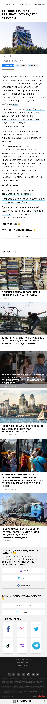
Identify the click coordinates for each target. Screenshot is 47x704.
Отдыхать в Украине (9, 4)
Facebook (22, 217)
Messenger (25, 585)
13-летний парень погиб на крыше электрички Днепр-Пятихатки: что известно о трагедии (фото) (23, 340)
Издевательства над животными (33, 4)
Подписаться (25, 612)
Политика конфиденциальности (23, 669)
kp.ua (15, 103)
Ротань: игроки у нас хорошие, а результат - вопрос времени (19, 192)
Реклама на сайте (23, 665)
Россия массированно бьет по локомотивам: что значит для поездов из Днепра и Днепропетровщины (20, 533)
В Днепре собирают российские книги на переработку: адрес (21, 293)
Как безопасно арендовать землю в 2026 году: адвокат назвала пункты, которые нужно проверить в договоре (23, 378)
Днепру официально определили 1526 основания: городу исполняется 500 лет (22, 428)
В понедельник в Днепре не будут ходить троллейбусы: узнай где (23, 200)
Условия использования (23, 659)
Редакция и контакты (23, 662)
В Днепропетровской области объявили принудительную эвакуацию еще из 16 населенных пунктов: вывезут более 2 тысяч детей (23, 480)
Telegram (25, 578)
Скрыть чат (23, 236)
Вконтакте (9, 217)
